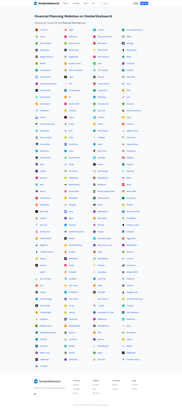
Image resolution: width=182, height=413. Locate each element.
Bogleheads (73, 57)
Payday (101, 232)
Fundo (100, 124)
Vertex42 (43, 346)
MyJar (71, 218)
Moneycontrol (103, 198)
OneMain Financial (76, 232)
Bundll (42, 63)
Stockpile (101, 292)
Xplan (100, 353)
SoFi (41, 285)
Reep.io (43, 258)
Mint (42, 184)
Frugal (71, 124)
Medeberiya (73, 178)
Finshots (101, 117)
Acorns (43, 36)
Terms (134, 389)
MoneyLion (131, 198)
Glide (71, 137)
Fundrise (130, 124)
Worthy (72, 353)
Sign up (144, 3)
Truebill (101, 306)
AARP (71, 30)
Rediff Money (45, 198)
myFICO (43, 218)
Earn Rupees (45, 104)
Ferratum (72, 110)
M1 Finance (73, 171)
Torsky (71, 306)
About (114, 385)
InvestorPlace (74, 158)
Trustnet (130, 306)
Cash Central (45, 70)
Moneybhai (73, 198)
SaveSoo (101, 265)
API (93, 3)
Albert (129, 36)
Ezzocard (130, 104)
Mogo (129, 184)
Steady (43, 292)
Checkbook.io (45, 77)
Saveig (71, 265)
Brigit (129, 57)
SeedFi (42, 272)
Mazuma (43, 178)
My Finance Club (133, 211)
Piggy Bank (131, 238)
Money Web (131, 191)
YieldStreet (44, 359)
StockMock (73, 292)
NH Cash (43, 225)
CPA (70, 84)
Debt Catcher (45, 97)
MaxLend (130, 171)
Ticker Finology (46, 299)
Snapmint (130, 279)
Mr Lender (44, 211)
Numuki (101, 225)
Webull (129, 346)
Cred (128, 84)
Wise (128, 326)
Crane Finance (103, 84)
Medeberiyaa (103, 178)
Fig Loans (101, 110)
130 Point (44, 30)
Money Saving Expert (106, 191)
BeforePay (102, 43)
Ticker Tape (73, 299)
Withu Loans (45, 353)
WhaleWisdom (103, 326)
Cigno (71, 77)
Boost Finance (103, 57)
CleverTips (131, 77)
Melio (129, 178)
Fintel (129, 117)
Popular (66, 3)
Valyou (129, 339)
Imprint (115, 389)
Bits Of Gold (102, 50)
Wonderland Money (48, 332)
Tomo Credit (45, 306)
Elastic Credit (74, 104)
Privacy (135, 385)
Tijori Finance (103, 299)
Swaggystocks (132, 292)
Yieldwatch (73, 359)
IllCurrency (102, 151)
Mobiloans (102, 184)
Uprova (101, 339)
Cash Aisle (131, 63)
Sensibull (72, 272)
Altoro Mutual (45, 43)
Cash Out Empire (75, 70)
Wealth (71, 346)
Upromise (73, 339)
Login (136, 3)
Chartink (130, 70)
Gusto (100, 144)
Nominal (72, 225)
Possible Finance (46, 252)
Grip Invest (131, 137)
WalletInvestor (46, 326)
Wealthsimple (74, 326)
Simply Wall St (132, 272)
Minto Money (74, 184)
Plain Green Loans (105, 245)
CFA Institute (103, 70)
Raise (100, 252)
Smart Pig (101, 279)
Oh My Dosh (45, 232)
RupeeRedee (103, 258)
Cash (100, 63)
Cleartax (101, 77)
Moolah (130, 205)
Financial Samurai (134, 110)
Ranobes (130, 252)
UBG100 (43, 339)
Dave (129, 90)
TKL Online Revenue (135, 299)
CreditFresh (102, 90)
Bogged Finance (46, 57)
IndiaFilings (131, 151)
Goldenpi (101, 137)
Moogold (72, 205)
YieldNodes (131, 353)
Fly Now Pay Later (47, 124)
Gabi (71, 131)
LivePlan (130, 164)
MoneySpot (44, 205)
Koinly (71, 164)
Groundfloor (45, 144)
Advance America (105, 36)
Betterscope (74, 50)
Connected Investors (48, 84)
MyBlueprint (103, 211)
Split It (100, 285)
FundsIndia (44, 131)
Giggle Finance (132, 131)
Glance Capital (45, 137)
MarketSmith (103, 171)
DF (70, 97)
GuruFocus (73, 144)
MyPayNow (102, 218)
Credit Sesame (74, 90)
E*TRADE (43, 366)
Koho (42, 164)
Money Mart (74, 191)
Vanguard (44, 319)
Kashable (101, 158)
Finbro (71, 117)
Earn (128, 97)
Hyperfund (44, 151)
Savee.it (43, 265)
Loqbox (43, 171)
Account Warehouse (135, 30)
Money (43, 191)
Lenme (100, 164)
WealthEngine (103, 346)
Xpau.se (72, 332)
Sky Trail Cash (45, 279)
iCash (71, 151)
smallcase (73, 279)
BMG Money (132, 50)
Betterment (44, 50)
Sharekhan (102, 272)
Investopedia (45, 158)
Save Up (130, 258)
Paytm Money (45, 238)
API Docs (96, 393)
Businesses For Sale (106, 312)
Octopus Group (133, 225)
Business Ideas (75, 63)
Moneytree (131, 332)
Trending (76, 3)
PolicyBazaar (132, 245)
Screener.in (131, 265)
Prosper (72, 252)
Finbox (43, 117)
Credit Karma (45, 90)
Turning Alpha (45, 312)
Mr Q (71, 211)
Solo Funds (73, 285)
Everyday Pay (103, 104)
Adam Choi (73, 36)
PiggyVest (44, 245)
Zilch (99, 332)
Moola (100, 205)
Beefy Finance (74, 43)
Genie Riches (103, 131)
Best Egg (130, 43)
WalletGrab (102, 319)
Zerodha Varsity (133, 359)
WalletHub (131, 319)
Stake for (130, 285)
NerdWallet (131, 218)
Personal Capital (104, 238)
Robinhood (73, 258)
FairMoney (44, 110)
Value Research (133, 312)
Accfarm (101, 30)
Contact (96, 385)
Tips (94, 389)
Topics (85, 3)
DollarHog (102, 97)
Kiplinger (130, 158)
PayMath (130, 232)
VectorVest (73, 319)
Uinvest (72, 312)
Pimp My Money (75, 245)
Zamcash (101, 359)
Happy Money (132, 144)
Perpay (72, 238)
